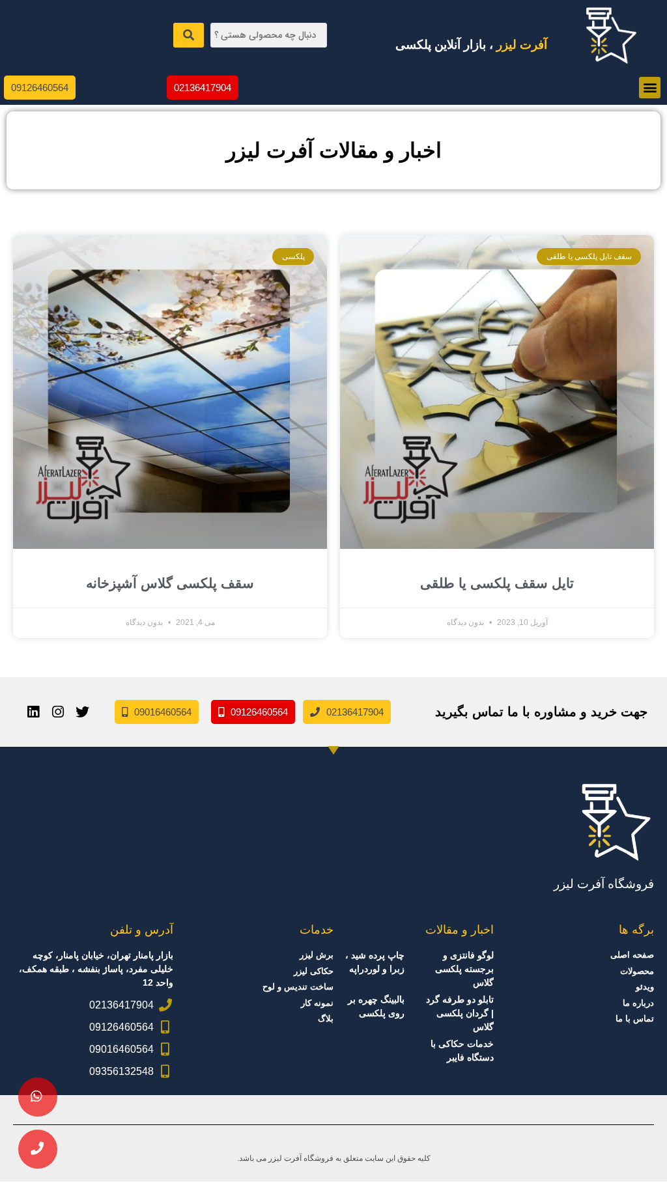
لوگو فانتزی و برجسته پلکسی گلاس (464, 969)
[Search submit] (188, 35)
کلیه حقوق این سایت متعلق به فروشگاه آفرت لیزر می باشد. (334, 1158)
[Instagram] (58, 712)
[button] (649, 87)
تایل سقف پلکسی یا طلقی (497, 583)
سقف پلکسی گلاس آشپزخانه (170, 583)
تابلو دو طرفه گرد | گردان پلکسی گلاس (460, 1013)
